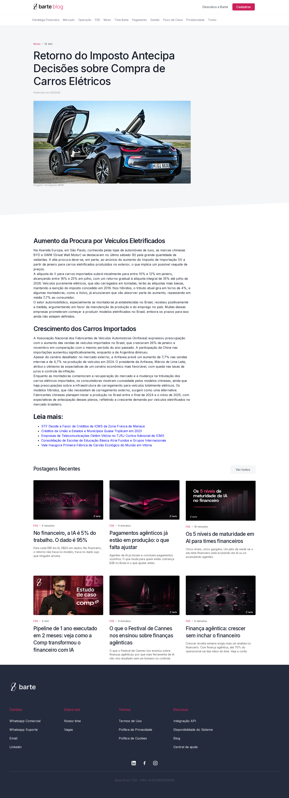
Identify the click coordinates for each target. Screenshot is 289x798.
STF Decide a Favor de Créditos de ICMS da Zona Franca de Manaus (93, 426)
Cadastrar (243, 7)
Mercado (69, 19)
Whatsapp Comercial (24, 721)
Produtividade (195, 19)
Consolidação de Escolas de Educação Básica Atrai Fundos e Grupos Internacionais (103, 440)
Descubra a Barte (215, 7)
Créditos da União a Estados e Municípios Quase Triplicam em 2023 (91, 431)
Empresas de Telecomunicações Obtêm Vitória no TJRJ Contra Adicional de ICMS (102, 436)
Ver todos (243, 470)
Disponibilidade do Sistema (193, 730)
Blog (176, 738)
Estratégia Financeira (45, 19)
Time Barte (121, 19)
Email (13, 738)
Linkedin (15, 747)
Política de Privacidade (135, 730)
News (107, 19)
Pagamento (139, 19)
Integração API (184, 721)
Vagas (68, 730)
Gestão (155, 19)
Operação (84, 19)
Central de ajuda (185, 747)
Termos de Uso (130, 721)
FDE (97, 19)
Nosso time (72, 721)
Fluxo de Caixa (173, 19)
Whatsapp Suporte (23, 730)
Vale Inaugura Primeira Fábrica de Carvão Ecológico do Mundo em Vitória (96, 445)
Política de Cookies (133, 738)
